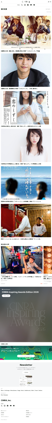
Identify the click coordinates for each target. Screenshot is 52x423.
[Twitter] (22, 5)
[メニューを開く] (50, 2)
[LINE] (34, 5)
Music (2, 390)
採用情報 (2, 412)
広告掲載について (29, 412)
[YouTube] (31, 5)
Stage (19, 390)
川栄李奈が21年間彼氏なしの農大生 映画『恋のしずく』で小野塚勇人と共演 (21, 164)
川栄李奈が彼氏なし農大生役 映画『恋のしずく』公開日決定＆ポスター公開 (21, 126)
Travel (36, 390)
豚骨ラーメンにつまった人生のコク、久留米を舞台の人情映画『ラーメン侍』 (21, 239)
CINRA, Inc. (6, 400)
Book (22, 390)
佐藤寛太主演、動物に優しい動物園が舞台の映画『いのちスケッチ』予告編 (20, 51)
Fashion (40, 390)
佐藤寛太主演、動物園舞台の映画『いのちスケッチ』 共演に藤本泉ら (19, 88)
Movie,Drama (13, 390)
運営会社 (27, 410)
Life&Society (27, 390)
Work (33, 390)
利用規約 (27, 416)
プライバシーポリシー (5, 416)
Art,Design (7, 390)
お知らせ (2, 414)
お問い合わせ (28, 414)
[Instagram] (25, 5)
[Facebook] (28, 5)
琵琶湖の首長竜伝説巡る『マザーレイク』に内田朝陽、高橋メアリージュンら (21, 201)
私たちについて (3, 410)
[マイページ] (1, 2)
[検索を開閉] (49, 2)
